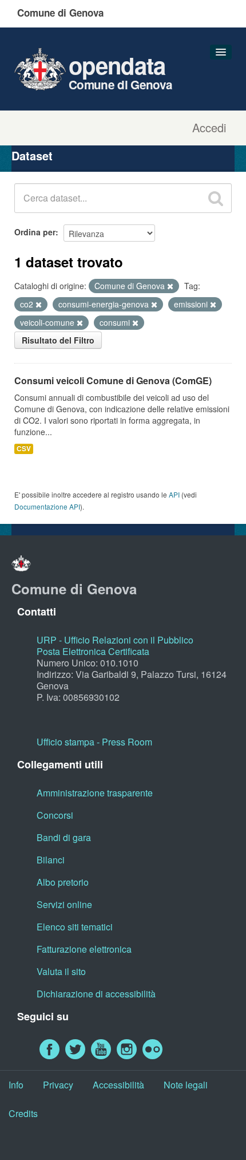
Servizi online (64, 904)
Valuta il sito (61, 971)
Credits (23, 1113)
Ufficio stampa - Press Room (94, 741)
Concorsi (55, 815)
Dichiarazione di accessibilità (96, 993)
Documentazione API (47, 506)
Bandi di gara (64, 837)
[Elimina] (170, 286)
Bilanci (51, 859)
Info (16, 1084)
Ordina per (34, 232)
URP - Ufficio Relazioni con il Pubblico (115, 639)
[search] (215, 198)
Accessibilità (118, 1084)
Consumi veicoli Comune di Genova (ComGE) (113, 380)
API (174, 494)
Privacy (58, 1084)
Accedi (209, 128)
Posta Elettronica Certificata (93, 651)
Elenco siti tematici (75, 926)
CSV (24, 448)
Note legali (186, 1084)
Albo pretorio (63, 882)
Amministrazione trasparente (95, 792)
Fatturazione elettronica (84, 949)
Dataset (32, 155)
